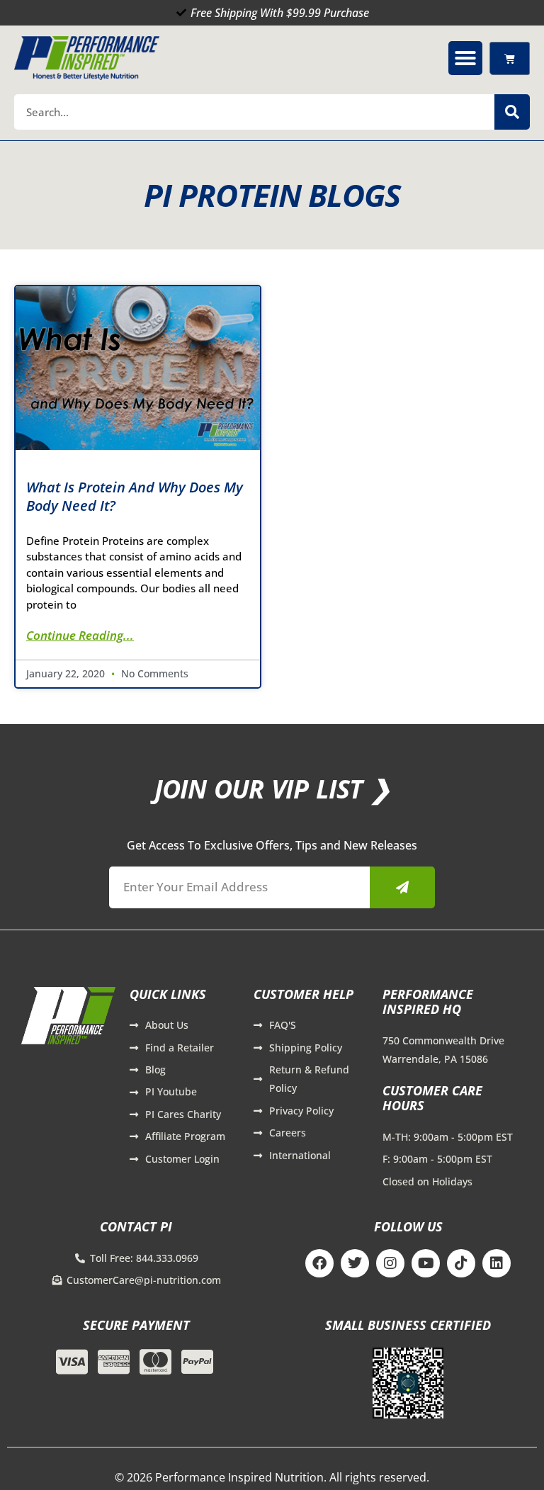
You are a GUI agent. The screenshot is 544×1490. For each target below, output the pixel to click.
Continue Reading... (80, 635)
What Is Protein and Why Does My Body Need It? (134, 496)
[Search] (512, 112)
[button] (465, 58)
